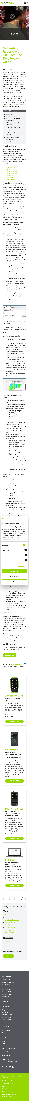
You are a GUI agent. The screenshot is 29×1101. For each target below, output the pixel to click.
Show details (20, 566)
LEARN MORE (9, 655)
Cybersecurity (9, 915)
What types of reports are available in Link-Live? (13, 119)
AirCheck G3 (8, 944)
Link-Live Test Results (14, 127)
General (7, 917)
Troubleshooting (10, 927)
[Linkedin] (24, 664)
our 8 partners (11, 526)
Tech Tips (8, 925)
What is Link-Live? (11, 116)
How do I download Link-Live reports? (12, 138)
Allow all (14, 571)
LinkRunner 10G (10, 175)
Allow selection (14, 576)
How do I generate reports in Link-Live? (13, 123)
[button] (24, 3)
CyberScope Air (10, 179)
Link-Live (16, 74)
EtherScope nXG (9, 942)
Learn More (14, 721)
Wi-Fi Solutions (9, 930)
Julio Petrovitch (16, 664)
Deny (14, 581)
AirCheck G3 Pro (10, 167)
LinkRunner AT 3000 (11, 171)
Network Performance (11, 922)
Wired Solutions (9, 932)
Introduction (9, 114)
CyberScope (9, 177)
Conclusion (9, 141)
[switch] (25, 550)
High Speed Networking (12, 920)
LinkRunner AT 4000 (11, 173)
